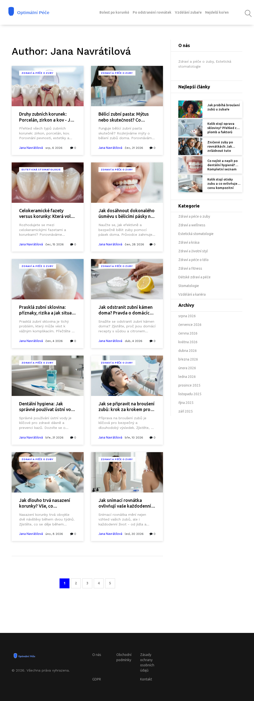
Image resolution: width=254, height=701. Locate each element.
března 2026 (188, 359)
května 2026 (187, 342)
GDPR (96, 679)
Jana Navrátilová (31, 147)
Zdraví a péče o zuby (38, 73)
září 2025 (185, 411)
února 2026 (187, 368)
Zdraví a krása (188, 242)
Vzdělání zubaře (188, 12)
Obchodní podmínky (123, 657)
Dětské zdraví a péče (194, 277)
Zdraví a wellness (191, 225)
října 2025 (185, 403)
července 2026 (189, 325)
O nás (96, 655)
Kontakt (146, 679)
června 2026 (187, 333)
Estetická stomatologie (41, 169)
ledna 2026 (187, 377)
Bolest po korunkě (114, 12)
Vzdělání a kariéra (192, 294)
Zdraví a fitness (190, 268)
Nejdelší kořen (217, 12)
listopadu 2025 (189, 394)
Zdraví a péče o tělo (193, 260)
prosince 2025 (189, 385)
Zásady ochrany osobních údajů (147, 662)
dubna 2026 (187, 351)
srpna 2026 (187, 316)
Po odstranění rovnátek (152, 12)
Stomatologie (188, 286)
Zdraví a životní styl (193, 251)
